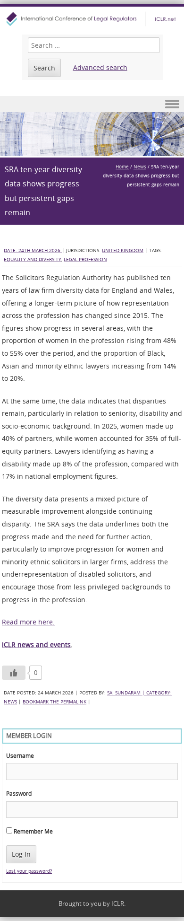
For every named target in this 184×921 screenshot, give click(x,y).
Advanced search (100, 67)
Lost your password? (29, 871)
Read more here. (28, 621)
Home (122, 167)
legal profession (85, 259)
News (140, 167)
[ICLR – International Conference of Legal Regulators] (92, 19)
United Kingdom (122, 250)
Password (19, 793)
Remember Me (32, 831)
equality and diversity (32, 259)
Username (20, 755)
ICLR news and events (36, 644)
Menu (92, 104)
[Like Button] (13, 673)
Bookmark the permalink (54, 702)
